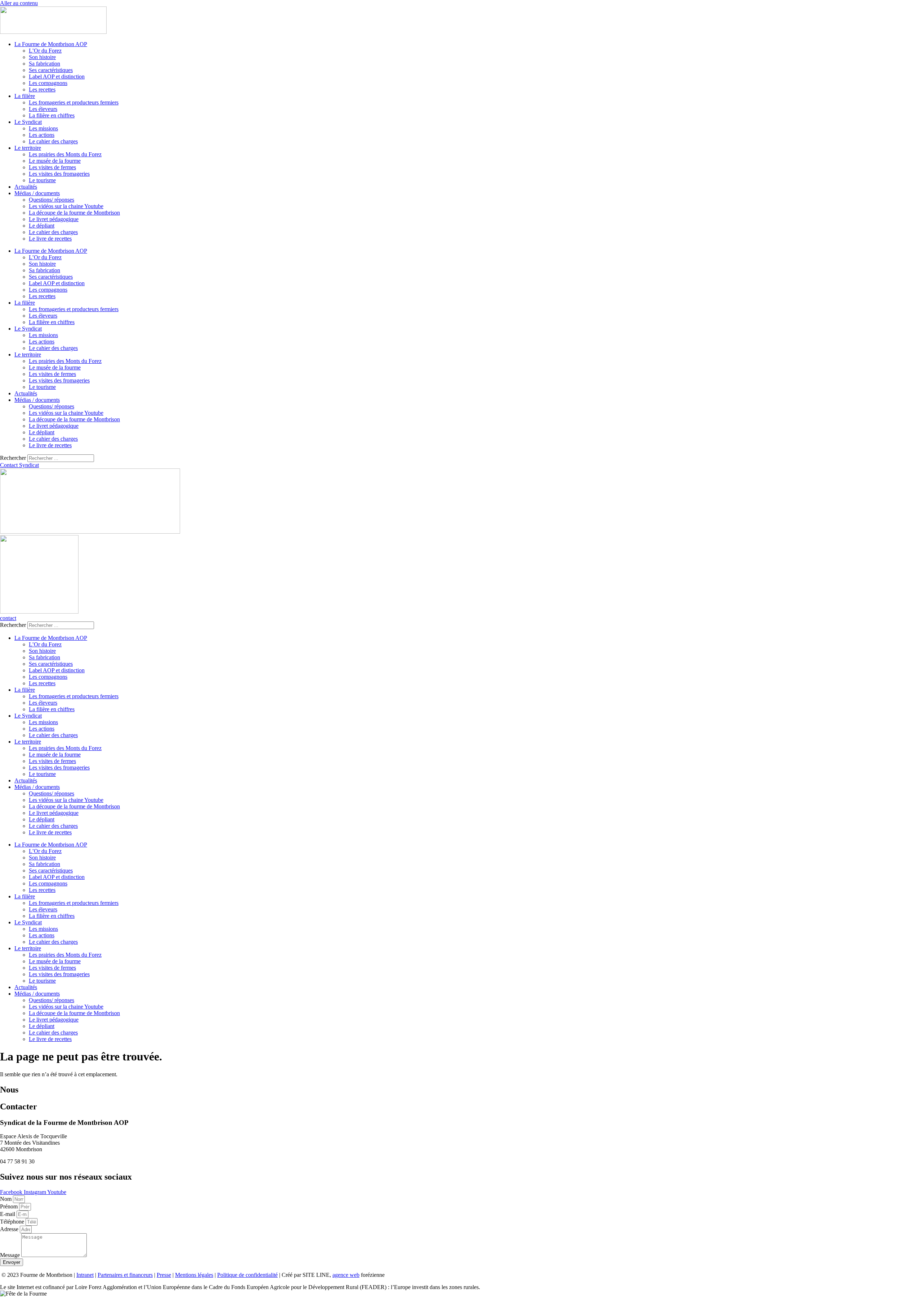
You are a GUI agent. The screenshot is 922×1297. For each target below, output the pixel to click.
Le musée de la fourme (55, 161)
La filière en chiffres (52, 115)
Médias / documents (37, 193)
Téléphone (13, 1222)
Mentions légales (194, 1275)
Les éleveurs (43, 109)
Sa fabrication (44, 63)
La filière (24, 96)
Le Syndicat (28, 122)
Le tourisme (42, 180)
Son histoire (42, 57)
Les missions (43, 128)
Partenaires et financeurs (125, 1275)
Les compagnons (48, 83)
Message (10, 1255)
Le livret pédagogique (54, 219)
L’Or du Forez (45, 51)
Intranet (85, 1275)
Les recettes (42, 89)
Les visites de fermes (52, 167)
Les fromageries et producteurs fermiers (73, 102)
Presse (164, 1275)
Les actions (41, 135)
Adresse (10, 1229)
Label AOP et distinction (57, 76)
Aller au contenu (19, 3)
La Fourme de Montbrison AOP (50, 44)
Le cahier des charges (53, 141)
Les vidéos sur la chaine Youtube (66, 206)
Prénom (9, 1206)
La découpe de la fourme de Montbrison (74, 213)
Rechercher (13, 458)
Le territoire (27, 148)
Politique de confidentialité (247, 1275)
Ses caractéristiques (51, 70)
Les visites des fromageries (59, 174)
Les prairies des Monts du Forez (65, 154)
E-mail (8, 1214)
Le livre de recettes (50, 238)
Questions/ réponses (51, 200)
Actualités (25, 187)
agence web (345, 1275)
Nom (6, 1199)
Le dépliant (41, 226)
